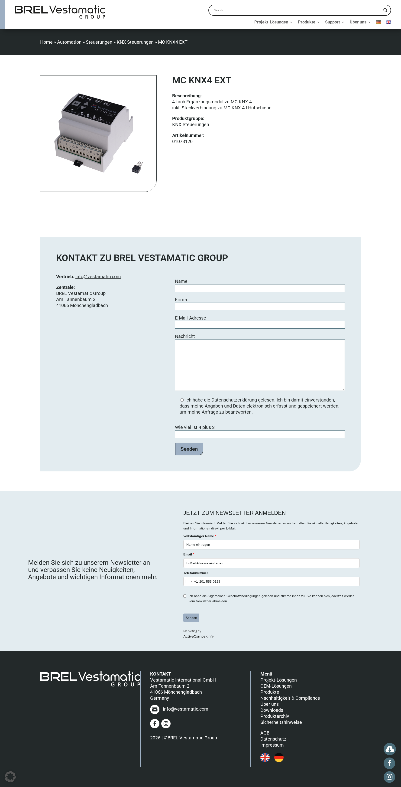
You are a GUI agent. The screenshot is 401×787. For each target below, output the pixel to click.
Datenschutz (273, 739)
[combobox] (191, 581)
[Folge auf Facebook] (154, 723)
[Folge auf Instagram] (166, 723)
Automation (69, 42)
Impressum (272, 745)
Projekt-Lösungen (271, 22)
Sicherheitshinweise (281, 722)
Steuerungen (99, 42)
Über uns (358, 22)
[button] (10, 777)
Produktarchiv (274, 716)
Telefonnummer (195, 573)
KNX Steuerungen (135, 42)
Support (332, 22)
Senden (191, 618)
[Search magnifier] (385, 10)
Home (46, 42)
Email (188, 554)
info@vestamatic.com (98, 276)
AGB (264, 733)
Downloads (271, 710)
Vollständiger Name (199, 536)
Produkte (306, 22)
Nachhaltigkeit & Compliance (290, 698)
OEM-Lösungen (276, 686)
